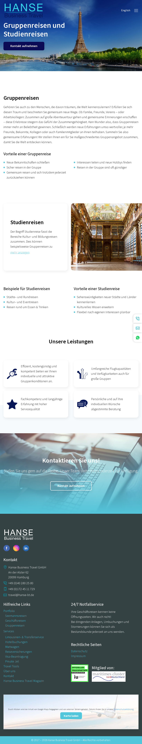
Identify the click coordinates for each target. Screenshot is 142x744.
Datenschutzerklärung (124, 709)
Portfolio (9, 610)
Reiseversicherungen (18, 651)
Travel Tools (11, 666)
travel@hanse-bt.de (21, 595)
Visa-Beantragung (16, 656)
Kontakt (8, 676)
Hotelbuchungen (16, 642)
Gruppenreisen (14, 625)
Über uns (9, 671)
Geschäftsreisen (15, 620)
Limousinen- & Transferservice (24, 637)
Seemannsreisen (15, 615)
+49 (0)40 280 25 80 (20, 583)
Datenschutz (79, 651)
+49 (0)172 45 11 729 (21, 589)
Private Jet (12, 661)
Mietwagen (12, 646)
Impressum (78, 656)
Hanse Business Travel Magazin (23, 680)
